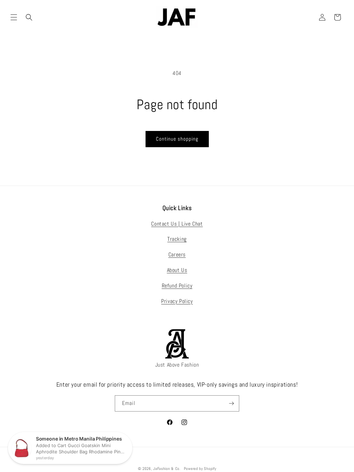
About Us (177, 270)
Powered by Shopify (200, 468)
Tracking (177, 239)
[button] (13, 17)
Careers (177, 254)
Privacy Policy (177, 301)
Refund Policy (177, 285)
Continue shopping (177, 138)
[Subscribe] (231, 403)
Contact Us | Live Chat (177, 223)
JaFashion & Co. (166, 468)
